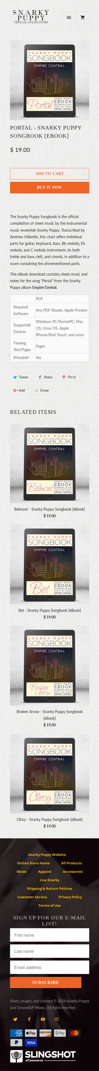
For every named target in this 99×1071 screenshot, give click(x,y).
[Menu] (69, 18)
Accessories (73, 871)
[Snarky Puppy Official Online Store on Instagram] (57, 1019)
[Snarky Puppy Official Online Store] (31, 19)
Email (44, 390)
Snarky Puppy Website (47, 854)
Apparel (44, 871)
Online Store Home (33, 863)
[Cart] (82, 18)
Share (48, 377)
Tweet (23, 377)
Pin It (72, 377)
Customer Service (32, 897)
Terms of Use (50, 905)
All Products (71, 863)
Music (22, 871)
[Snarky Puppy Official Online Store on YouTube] (43, 1019)
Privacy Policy (70, 897)
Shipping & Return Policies (49, 888)
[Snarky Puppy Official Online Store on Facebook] (29, 1019)
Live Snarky (49, 880)
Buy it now (49, 187)
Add (22, 390)
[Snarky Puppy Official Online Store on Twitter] (15, 1019)
